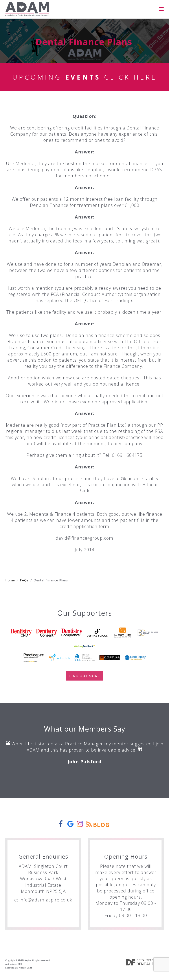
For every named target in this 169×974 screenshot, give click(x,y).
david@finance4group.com (84, 538)
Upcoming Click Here (84, 77)
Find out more (84, 676)
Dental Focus (150, 963)
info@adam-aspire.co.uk (46, 900)
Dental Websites (147, 960)
